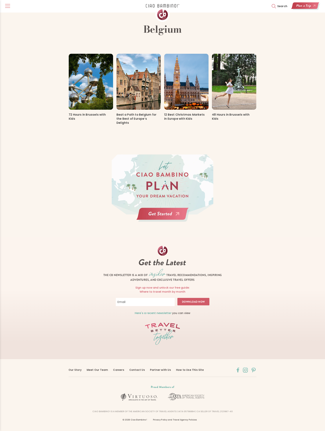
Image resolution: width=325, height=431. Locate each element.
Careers (118, 370)
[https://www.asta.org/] (186, 396)
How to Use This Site (190, 370)
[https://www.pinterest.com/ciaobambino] (254, 370)
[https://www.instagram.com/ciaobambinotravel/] (245, 370)
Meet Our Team (97, 370)
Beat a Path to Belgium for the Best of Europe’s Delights (136, 119)
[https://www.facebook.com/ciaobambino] (238, 370)
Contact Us (137, 370)
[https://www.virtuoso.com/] (139, 397)
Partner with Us (160, 370)
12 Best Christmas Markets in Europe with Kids (184, 117)
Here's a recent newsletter (153, 313)
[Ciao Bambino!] (162, 13)
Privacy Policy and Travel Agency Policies (175, 419)
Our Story (75, 370)
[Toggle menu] (7, 5)
